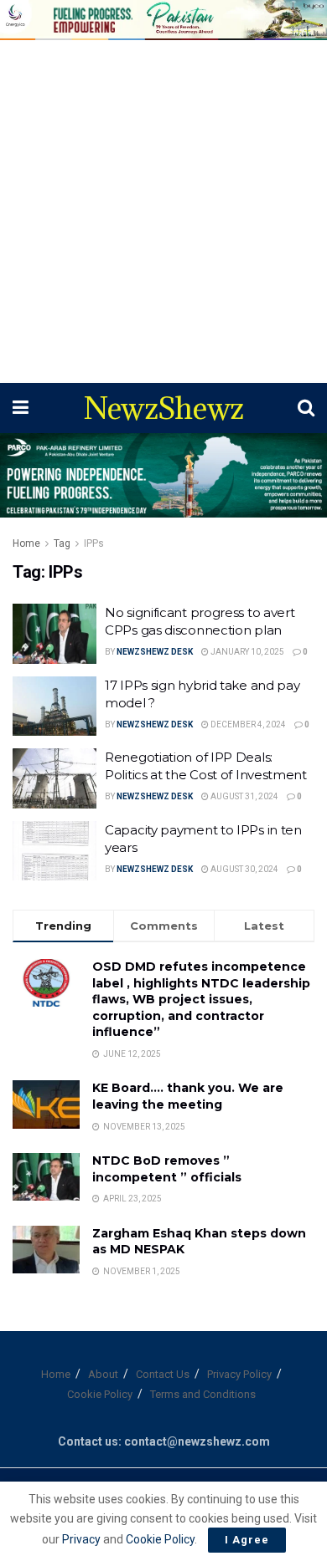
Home (26, 543)
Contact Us (162, 1374)
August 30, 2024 (243, 869)
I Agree (247, 1539)
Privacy (82, 1539)
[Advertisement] (163, 211)
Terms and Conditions (203, 1394)
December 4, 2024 (247, 724)
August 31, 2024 (243, 796)
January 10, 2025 (246, 651)
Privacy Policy (239, 1374)
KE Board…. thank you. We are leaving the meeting (187, 1096)
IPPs (94, 543)
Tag (62, 543)
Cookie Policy (99, 1394)
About (103, 1374)
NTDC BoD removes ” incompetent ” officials (166, 1169)
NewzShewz (163, 408)
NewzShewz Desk (155, 651)
